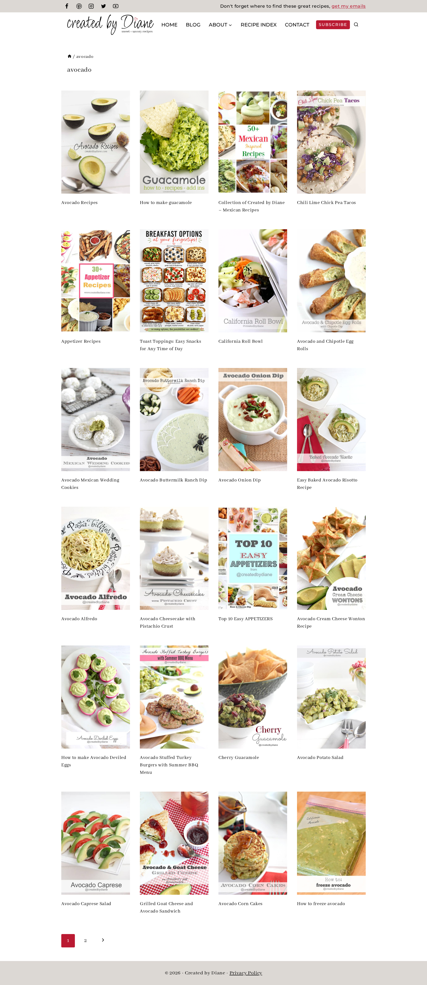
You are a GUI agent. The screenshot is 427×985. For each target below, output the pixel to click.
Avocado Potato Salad (320, 758)
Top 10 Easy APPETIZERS (245, 619)
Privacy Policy (246, 973)
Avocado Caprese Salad (86, 904)
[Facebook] (66, 6)
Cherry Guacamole (238, 758)
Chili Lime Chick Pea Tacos (326, 203)
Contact (297, 25)
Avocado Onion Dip (239, 480)
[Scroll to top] (415, 965)
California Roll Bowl (240, 341)
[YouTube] (115, 6)
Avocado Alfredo (79, 619)
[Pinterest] (79, 6)
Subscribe (333, 24)
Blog (193, 25)
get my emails (349, 6)
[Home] (69, 56)
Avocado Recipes (79, 203)
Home (169, 25)
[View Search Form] (356, 24)
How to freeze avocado (321, 904)
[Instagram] (91, 6)
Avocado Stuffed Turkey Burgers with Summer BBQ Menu (169, 765)
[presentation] (95, 142)
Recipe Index (259, 25)
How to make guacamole (166, 203)
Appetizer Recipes (81, 341)
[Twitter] (103, 6)
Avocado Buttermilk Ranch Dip (173, 480)
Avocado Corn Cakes (240, 904)
